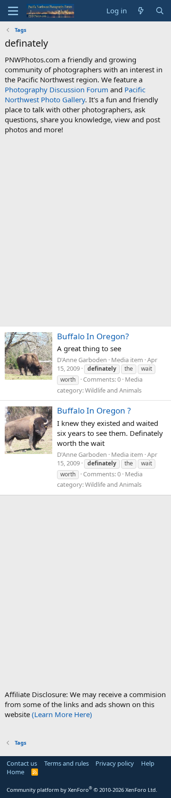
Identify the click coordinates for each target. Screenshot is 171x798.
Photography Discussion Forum (56, 89)
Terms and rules (66, 763)
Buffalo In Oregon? (93, 336)
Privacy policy (114, 763)
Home (15, 772)
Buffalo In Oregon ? (94, 410)
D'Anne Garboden (82, 359)
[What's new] (141, 11)
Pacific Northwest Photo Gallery (75, 94)
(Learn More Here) (62, 714)
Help (147, 763)
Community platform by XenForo (82, 789)
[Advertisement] (85, 230)
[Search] (160, 11)
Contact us (22, 763)
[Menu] (13, 10)
